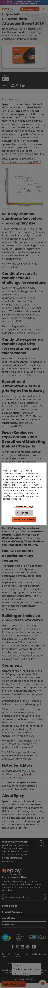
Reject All (22, 513)
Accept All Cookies (24, 519)
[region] (24, 494)
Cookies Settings (24, 506)
